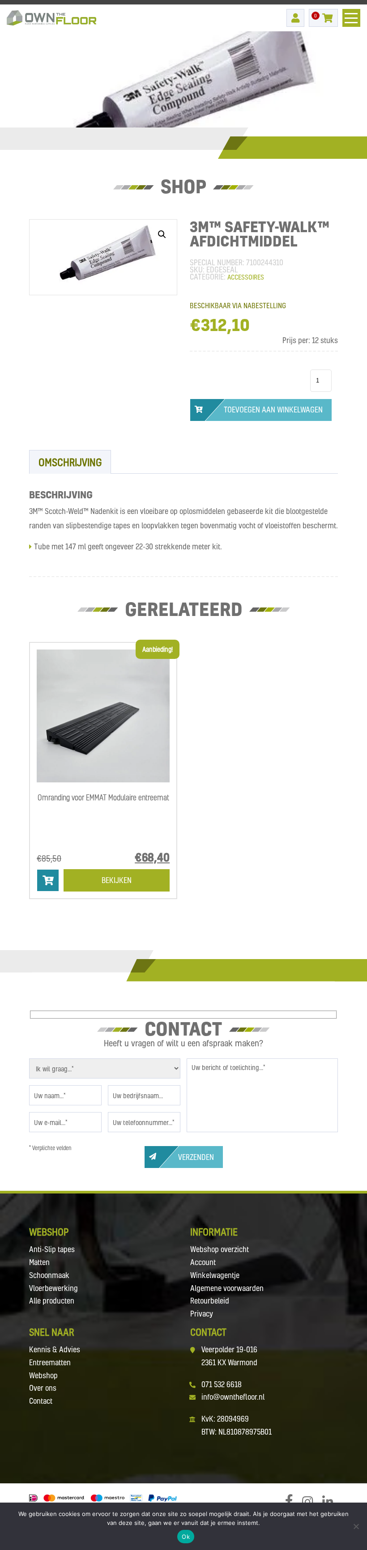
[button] (162, 234)
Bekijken (117, 880)
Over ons (42, 1388)
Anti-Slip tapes (52, 1249)
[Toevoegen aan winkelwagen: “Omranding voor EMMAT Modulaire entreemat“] (48, 880)
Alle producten (51, 1300)
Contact (40, 1401)
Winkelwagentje (214, 1275)
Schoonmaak (49, 1275)
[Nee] (355, 1526)
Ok (186, 1536)
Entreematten (50, 1362)
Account (203, 1262)
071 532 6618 (221, 1384)
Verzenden (196, 1157)
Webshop (43, 1375)
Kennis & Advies (54, 1349)
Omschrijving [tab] (70, 462)
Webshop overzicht (219, 1249)
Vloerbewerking (53, 1288)
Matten (39, 1262)
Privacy (201, 1313)
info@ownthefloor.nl (233, 1396)
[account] (295, 18)
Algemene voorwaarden (227, 1288)
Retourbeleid (209, 1300)
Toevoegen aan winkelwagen (273, 409)
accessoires (245, 277)
